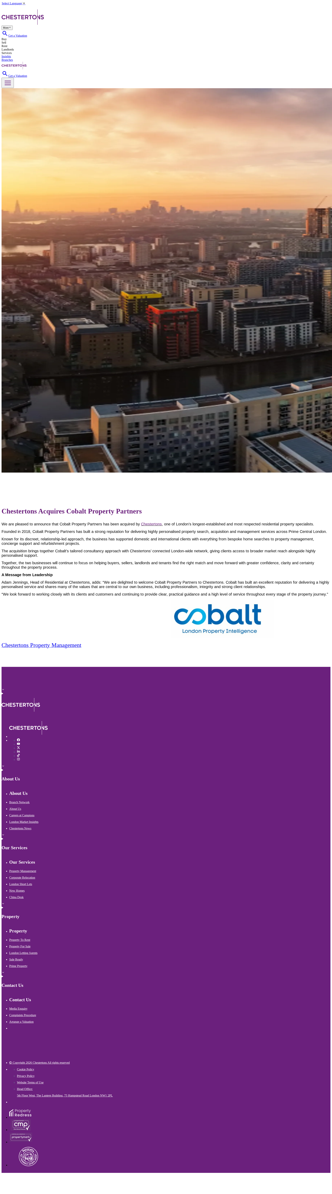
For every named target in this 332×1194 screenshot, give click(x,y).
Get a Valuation (17, 35)
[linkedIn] (18, 752)
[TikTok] (17, 7)
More (6, 28)
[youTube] (18, 744)
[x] (18, 748)
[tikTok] (18, 755)
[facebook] (18, 740)
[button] (7, 82)
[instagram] (18, 759)
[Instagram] (20, 7)
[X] (10, 7)
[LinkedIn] (13, 7)
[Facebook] (3, 7)
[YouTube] (6, 7)
